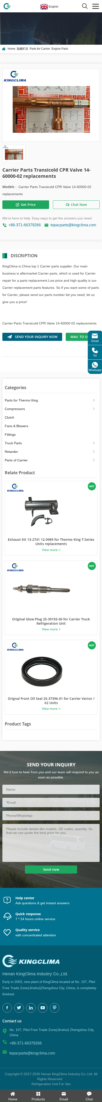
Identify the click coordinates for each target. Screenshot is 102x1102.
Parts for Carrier (40, 48)
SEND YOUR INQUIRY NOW (36, 336)
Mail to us (79, 336)
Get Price (28, 204)
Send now (51, 869)
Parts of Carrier (16, 460)
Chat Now (79, 204)
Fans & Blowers (16, 426)
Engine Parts (59, 48)
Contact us (12, 1021)
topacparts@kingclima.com (73, 225)
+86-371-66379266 (25, 225)
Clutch (9, 417)
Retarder (11, 452)
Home (11, 48)
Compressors (15, 409)
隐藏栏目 (22, 48)
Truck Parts (13, 443)
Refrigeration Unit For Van (51, 1084)
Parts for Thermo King (21, 400)
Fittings (10, 434)
